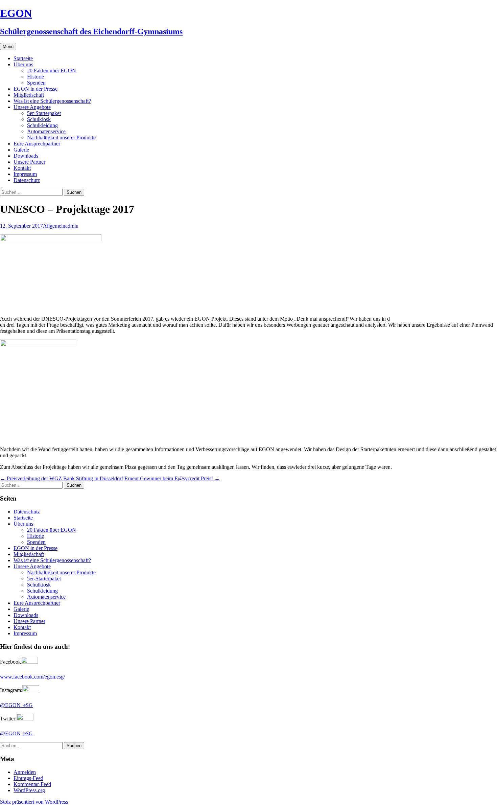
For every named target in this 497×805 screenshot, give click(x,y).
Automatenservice (46, 131)
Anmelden (25, 772)
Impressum (25, 174)
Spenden (36, 83)
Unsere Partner (29, 162)
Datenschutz (27, 180)
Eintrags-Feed (28, 778)
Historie (35, 76)
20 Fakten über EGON (51, 70)
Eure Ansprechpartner (37, 143)
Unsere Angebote (32, 107)
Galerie (21, 150)
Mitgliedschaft (29, 95)
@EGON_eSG (16, 705)
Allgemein (54, 226)
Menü (8, 46)
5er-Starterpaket (44, 113)
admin (71, 226)
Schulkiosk (39, 119)
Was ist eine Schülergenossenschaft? (52, 101)
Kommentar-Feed (32, 784)
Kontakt (22, 168)
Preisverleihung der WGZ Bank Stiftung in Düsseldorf (61, 478)
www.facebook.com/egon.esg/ (32, 677)
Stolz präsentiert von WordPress (34, 802)
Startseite (23, 58)
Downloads (26, 156)
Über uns (23, 64)
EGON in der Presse (35, 89)
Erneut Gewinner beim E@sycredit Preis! (172, 478)
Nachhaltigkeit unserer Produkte (61, 137)
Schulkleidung (42, 125)
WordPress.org (29, 790)
